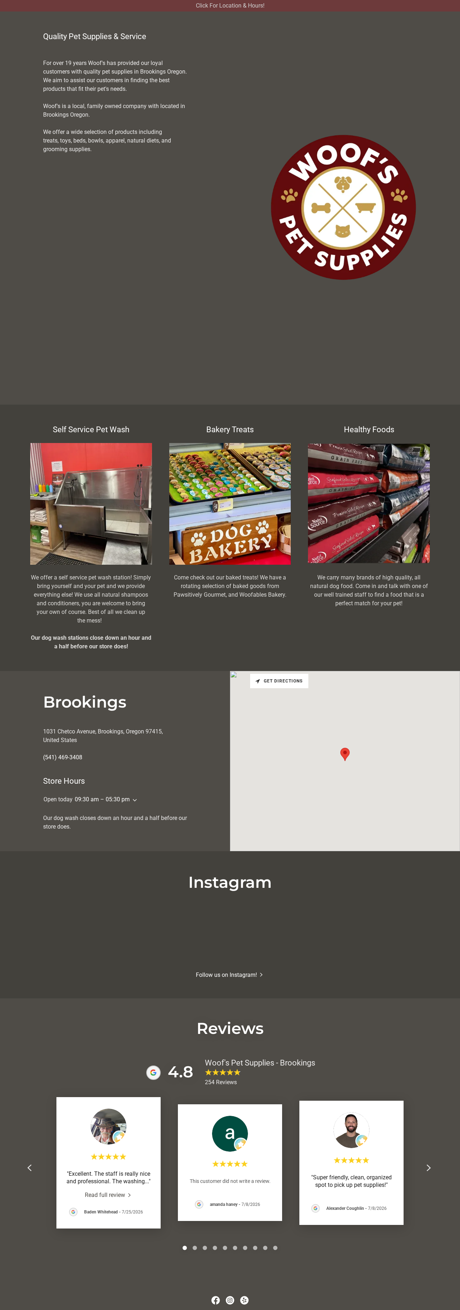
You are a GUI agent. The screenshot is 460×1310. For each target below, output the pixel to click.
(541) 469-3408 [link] (62, 757)
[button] (133, 800)
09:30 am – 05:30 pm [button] (102, 799)
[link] (108, 1194)
